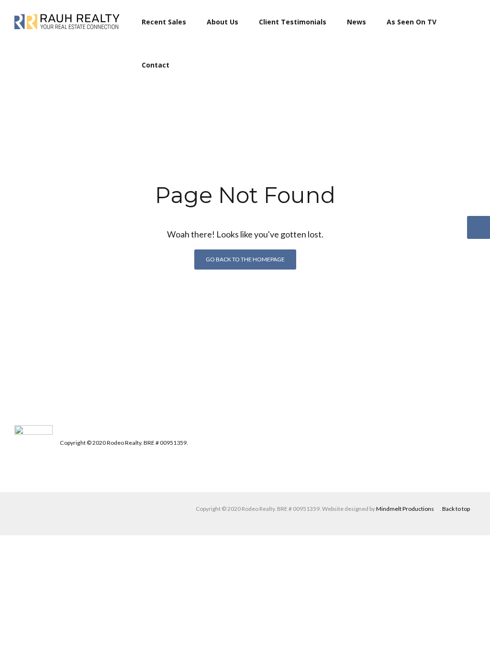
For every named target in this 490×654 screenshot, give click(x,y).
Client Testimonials (292, 21)
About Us (222, 21)
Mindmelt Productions (405, 508)
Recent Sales (164, 21)
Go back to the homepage (245, 259)
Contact (155, 64)
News (356, 21)
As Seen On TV (411, 21)
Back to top (456, 508)
